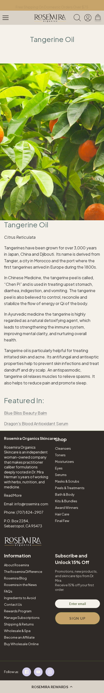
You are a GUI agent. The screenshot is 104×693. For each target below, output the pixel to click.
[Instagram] (50, 672)
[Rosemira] (50, 17)
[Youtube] (38, 672)
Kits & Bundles (66, 501)
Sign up (77, 618)
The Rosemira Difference (23, 572)
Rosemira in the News (20, 585)
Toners (60, 455)
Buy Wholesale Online (21, 644)
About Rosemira (16, 565)
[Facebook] (27, 672)
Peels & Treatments (70, 488)
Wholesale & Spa (17, 631)
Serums (61, 475)
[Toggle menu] (5, 17)
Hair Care (62, 514)
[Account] (88, 17)
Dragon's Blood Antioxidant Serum (36, 423)
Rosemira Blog (15, 578)
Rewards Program (18, 611)
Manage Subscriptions (22, 618)
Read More (13, 495)
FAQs (8, 591)
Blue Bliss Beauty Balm (25, 413)
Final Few (62, 521)
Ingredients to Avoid (20, 598)
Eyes (59, 468)
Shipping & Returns (19, 624)
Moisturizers (64, 462)
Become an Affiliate (19, 637)
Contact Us (13, 604)
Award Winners (66, 508)
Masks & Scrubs (67, 481)
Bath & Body (64, 494)
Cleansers (63, 448)
